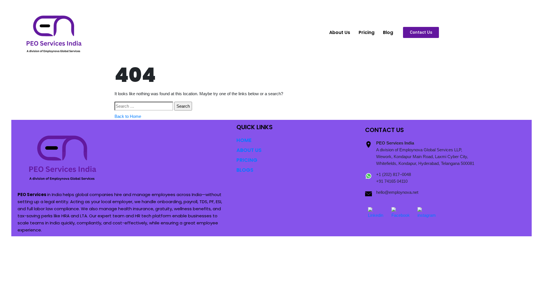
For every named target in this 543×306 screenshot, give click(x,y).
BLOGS (244, 169)
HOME (244, 140)
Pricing (366, 32)
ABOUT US (249, 150)
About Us (339, 32)
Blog (388, 32)
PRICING (246, 159)
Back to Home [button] (128, 116)
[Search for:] (144, 106)
